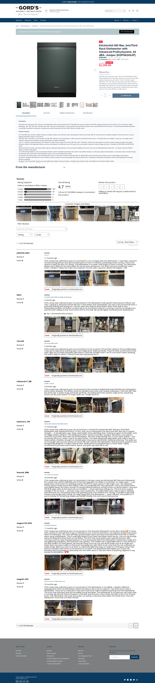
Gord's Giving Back (21, 656)
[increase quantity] (105, 94)
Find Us (80, 653)
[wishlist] (133, 11)
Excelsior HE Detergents (54, 663)
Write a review (117, 57)
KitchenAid (104, 59)
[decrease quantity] (105, 97)
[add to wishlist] (109, 95)
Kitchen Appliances (25, 26)
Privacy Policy (82, 661)
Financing (18, 653)
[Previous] (18, 69)
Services (49, 650)
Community (81, 658)
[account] (129, 11)
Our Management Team (85, 656)
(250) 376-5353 (72, 2)
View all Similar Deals (127, 31)
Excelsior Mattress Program (55, 661)
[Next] (95, 69)
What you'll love (104, 72)
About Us (80, 650)
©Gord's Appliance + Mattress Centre (25, 677)
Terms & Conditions (83, 663)
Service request (51, 653)
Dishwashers (35, 26)
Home (17, 26)
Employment (50, 656)
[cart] (137, 11)
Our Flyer (18, 650)
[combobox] (115, 11)
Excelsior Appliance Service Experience (58, 658)
